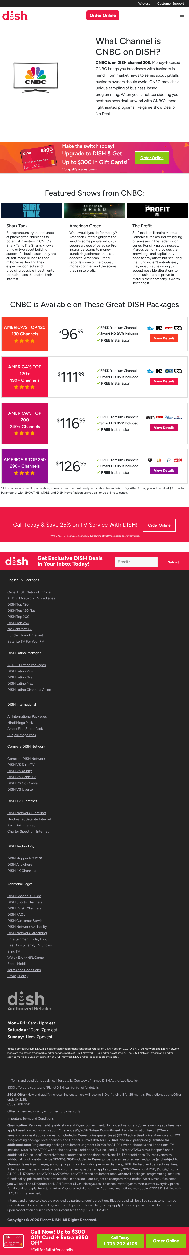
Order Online (166, 1241)
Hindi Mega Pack (20, 723)
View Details (164, 338)
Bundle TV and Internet (25, 635)
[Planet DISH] (15, 15)
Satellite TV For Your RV (25, 641)
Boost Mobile (17, 964)
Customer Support (171, 3)
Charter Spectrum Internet (28, 831)
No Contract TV (19, 629)
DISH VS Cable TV (21, 777)
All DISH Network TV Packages (31, 598)
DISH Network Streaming (27, 933)
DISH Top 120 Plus (21, 611)
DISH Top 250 (18, 623)
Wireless (144, 3)
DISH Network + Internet (26, 813)
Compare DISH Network (26, 759)
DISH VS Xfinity (19, 771)
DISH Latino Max (20, 683)
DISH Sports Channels (24, 902)
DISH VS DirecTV (21, 765)
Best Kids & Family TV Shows (29, 945)
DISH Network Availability (27, 927)
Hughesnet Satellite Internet (29, 819)
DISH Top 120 (18, 604)
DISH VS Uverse (20, 789)
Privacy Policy (17, 976)
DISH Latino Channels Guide (29, 690)
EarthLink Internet (21, 825)
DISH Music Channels (24, 908)
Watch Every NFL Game (25, 958)
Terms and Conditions (24, 970)
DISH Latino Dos (20, 677)
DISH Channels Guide (24, 896)
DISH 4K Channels (21, 871)
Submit (173, 562)
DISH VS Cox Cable (22, 783)
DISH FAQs (16, 914)
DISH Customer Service (26, 921)
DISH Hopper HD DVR (24, 858)
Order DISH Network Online (29, 592)
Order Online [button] (103, 15)
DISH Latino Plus (20, 671)
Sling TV (13, 951)
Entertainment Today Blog (27, 939)
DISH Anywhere (19, 864)
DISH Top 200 (18, 617)
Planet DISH (50, 1220)
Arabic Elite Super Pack (25, 729)
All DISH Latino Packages (26, 665)
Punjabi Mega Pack (21, 735)
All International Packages (27, 716)
